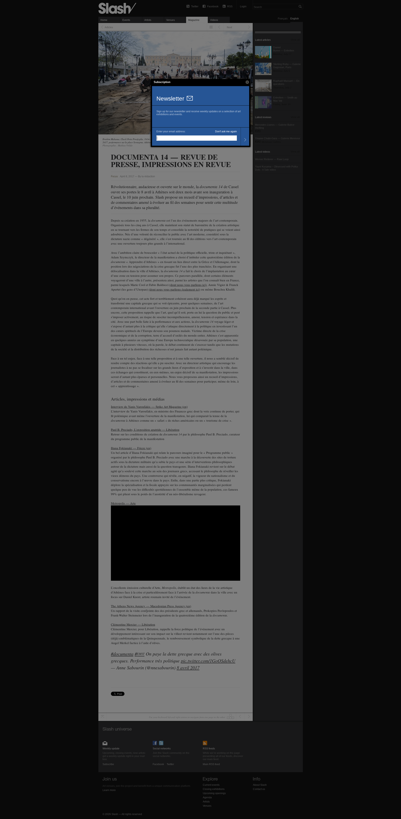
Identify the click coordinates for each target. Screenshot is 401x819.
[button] (247, 82)
